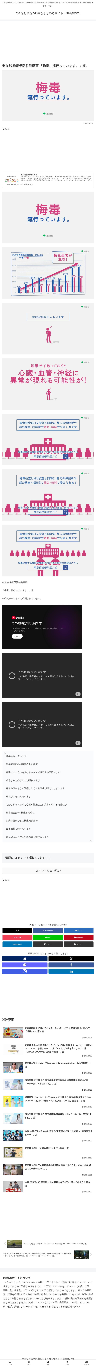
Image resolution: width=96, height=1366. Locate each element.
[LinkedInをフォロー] (71, 971)
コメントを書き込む (48, 870)
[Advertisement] (48, 42)
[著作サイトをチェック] (25, 958)
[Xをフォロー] (71, 958)
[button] (48, 944)
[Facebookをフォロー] (71, 964)
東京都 (7, 129)
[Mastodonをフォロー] (25, 964)
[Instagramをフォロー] (25, 971)
